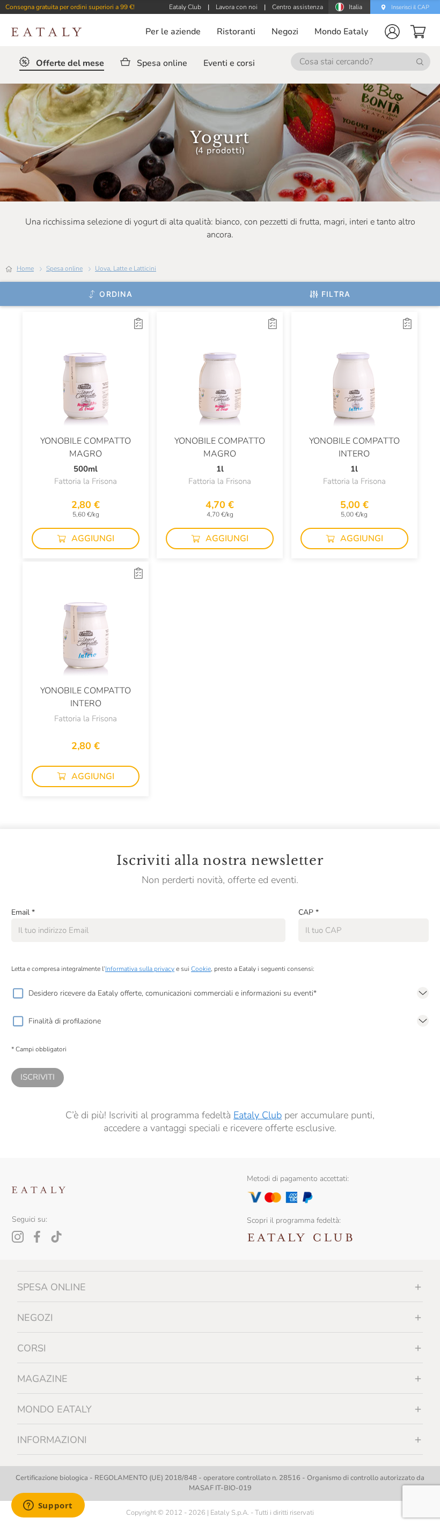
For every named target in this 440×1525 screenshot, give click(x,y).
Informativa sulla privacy (139, 969)
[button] (392, 31)
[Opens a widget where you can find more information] (48, 1506)
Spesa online (64, 268)
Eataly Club (257, 1115)
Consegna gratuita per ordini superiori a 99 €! (70, 7)
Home (25, 268)
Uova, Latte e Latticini (125, 268)
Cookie (201, 969)
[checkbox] (17, 993)
